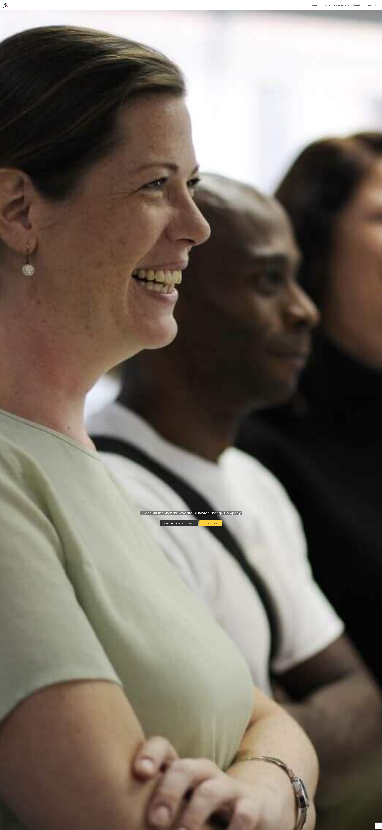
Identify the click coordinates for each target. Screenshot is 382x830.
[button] (376, 5)
